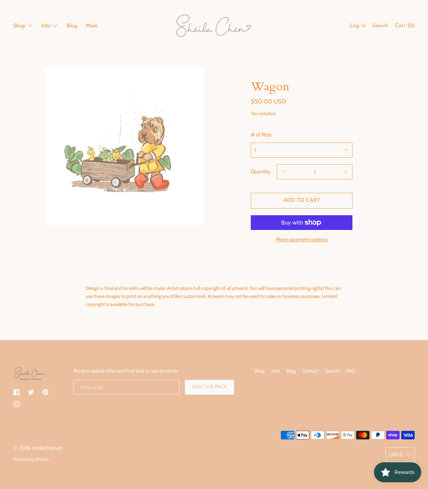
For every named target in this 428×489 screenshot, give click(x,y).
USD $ (395, 455)
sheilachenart (47, 448)
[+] (345, 172)
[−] (283, 172)
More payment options (302, 239)
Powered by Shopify (31, 459)
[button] (380, 27)
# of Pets (261, 135)
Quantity (260, 171)
